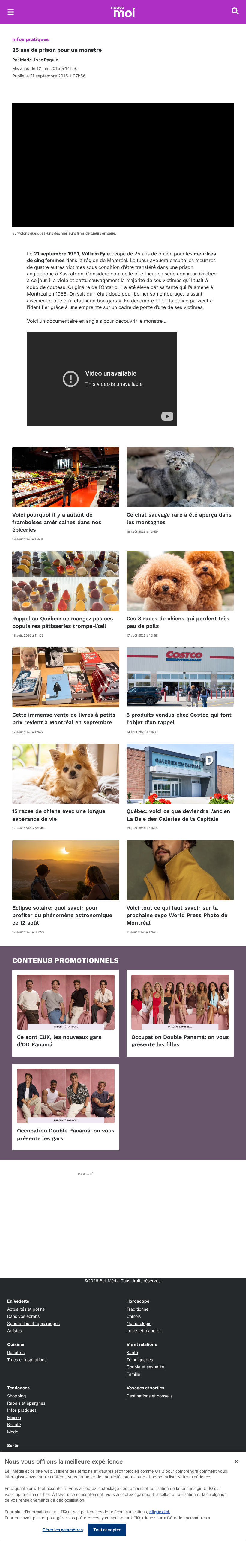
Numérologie (139, 1323)
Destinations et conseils (149, 1395)
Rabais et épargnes (26, 1403)
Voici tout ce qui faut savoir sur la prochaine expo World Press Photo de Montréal (177, 915)
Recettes (16, 1352)
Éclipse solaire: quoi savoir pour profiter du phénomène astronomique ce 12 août (62, 915)
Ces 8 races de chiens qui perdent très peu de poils (178, 622)
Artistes (14, 1330)
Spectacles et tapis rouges (33, 1323)
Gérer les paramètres (63, 1529)
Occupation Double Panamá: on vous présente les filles (180, 1040)
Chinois (134, 1316)
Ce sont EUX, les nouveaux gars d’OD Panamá (59, 1040)
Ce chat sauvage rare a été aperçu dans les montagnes (179, 518)
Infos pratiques (30, 39)
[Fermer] (236, 1461)
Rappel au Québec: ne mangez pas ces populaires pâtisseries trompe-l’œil (62, 622)
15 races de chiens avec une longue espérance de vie (58, 815)
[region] (123, 1496)
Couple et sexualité (145, 1366)
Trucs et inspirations (26, 1359)
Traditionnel (138, 1309)
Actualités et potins (26, 1309)
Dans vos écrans (23, 1316)
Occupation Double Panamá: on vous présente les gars (66, 1134)
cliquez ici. (159, 1511)
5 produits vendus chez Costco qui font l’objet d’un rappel (179, 718)
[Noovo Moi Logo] (123, 12)
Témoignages (140, 1359)
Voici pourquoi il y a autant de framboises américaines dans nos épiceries (56, 522)
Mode (12, 1431)
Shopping (16, 1395)
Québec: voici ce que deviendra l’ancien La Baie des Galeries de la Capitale (178, 815)
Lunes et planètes (144, 1330)
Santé (132, 1352)
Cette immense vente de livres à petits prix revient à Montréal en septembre (64, 718)
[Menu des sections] (11, 12)
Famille (133, 1373)
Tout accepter (107, 1529)
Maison (14, 1417)
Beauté (14, 1424)
